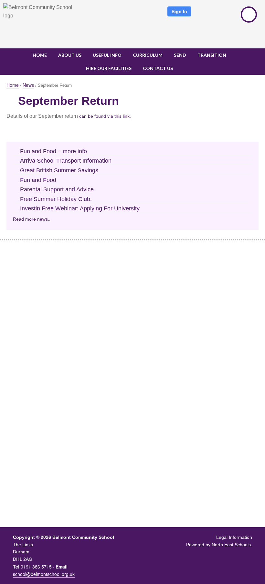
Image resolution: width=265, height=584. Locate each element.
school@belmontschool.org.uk (44, 574)
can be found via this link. (105, 116)
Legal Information (234, 537)
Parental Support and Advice (57, 189)
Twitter (207, 14)
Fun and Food (38, 180)
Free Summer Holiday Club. (56, 199)
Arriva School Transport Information (65, 160)
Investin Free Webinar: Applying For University (80, 208)
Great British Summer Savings (59, 170)
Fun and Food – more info (53, 151)
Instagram (228, 14)
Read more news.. (31, 219)
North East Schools (231, 544)
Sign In (179, 11)
